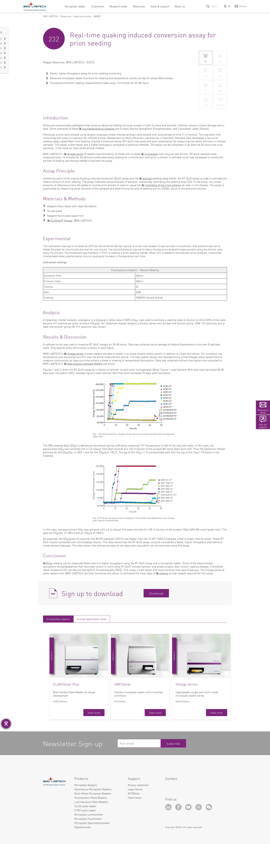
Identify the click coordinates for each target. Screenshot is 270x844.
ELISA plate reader (85, 806)
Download (156, 593)
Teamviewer (135, 797)
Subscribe (173, 743)
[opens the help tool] (6, 723)
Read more (94, 712)
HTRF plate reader (85, 810)
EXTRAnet (134, 793)
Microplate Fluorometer (88, 818)
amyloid (147, 178)
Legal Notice (135, 789)
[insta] (199, 808)
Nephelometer (82, 827)
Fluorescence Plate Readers (90, 797)
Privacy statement (138, 785)
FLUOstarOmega (61, 220)
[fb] (179, 808)
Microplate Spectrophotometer (92, 823)
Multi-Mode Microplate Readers (92, 793)
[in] (169, 808)
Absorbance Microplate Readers (93, 789)
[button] (227, 6)
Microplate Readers (85, 785)
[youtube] (189, 808)
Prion (49, 563)
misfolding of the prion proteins (163, 185)
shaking (163, 573)
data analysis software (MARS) (85, 363)
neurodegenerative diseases (98, 128)
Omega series (75, 154)
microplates (151, 154)
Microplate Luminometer (88, 814)
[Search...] (208, 6)
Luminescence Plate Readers (91, 802)
